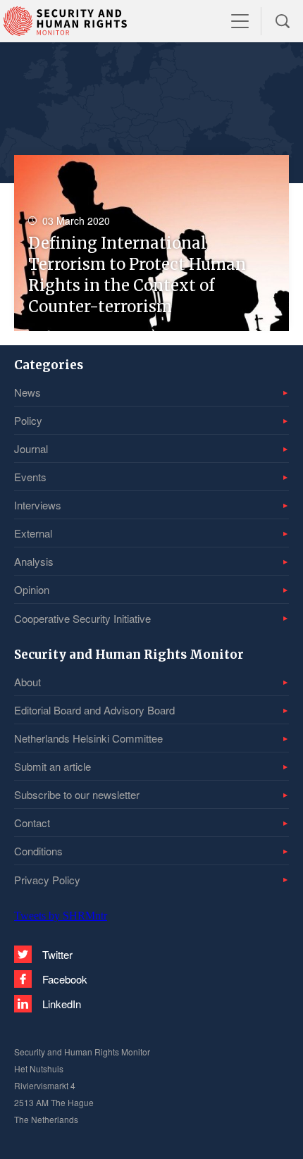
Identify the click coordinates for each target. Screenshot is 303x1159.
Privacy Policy (47, 879)
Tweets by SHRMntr (60, 916)
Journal (31, 448)
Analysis (34, 561)
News (27, 392)
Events (30, 476)
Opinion (31, 589)
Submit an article (52, 766)
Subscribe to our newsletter (77, 794)
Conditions (38, 850)
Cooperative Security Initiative (82, 618)
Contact (32, 822)
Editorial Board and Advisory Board (94, 709)
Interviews (37, 504)
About (27, 681)
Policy (28, 420)
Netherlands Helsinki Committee (88, 738)
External (33, 533)
